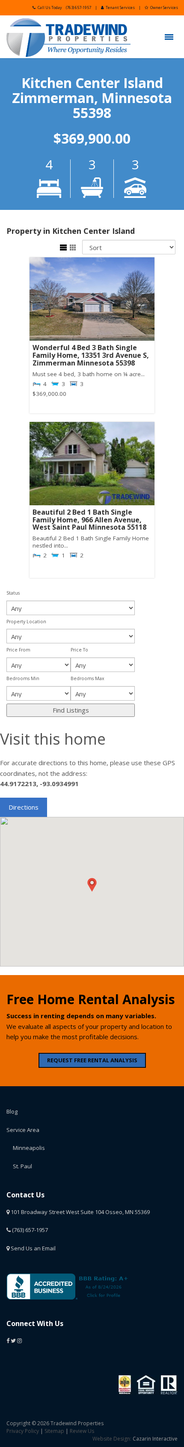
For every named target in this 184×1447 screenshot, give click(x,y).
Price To (79, 650)
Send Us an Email (32, 1248)
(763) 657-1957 (78, 7)
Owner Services (164, 7)
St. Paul (22, 1166)
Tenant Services (120, 7)
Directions (24, 807)
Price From (18, 650)
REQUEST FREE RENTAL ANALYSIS (92, 1060)
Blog (12, 1111)
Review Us (82, 1431)
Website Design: (111, 1438)
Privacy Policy (22, 1431)
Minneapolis (29, 1148)
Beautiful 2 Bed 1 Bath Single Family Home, (89, 520)
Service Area (22, 1130)
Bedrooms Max (87, 678)
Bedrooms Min (22, 678)
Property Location (26, 622)
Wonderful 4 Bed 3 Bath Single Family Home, (91, 355)
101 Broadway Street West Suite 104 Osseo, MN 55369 (79, 1212)
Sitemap (54, 1431)
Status (13, 593)
